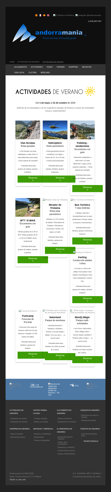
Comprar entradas (41, 419)
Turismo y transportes (42, 440)
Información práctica (89, 420)
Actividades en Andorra (28, 62)
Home (12, 62)
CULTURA (33, 73)
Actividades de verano (53, 62)
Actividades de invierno (19, 422)
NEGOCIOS (87, 67)
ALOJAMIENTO (20, 67)
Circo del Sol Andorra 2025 (89, 435)
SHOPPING (73, 67)
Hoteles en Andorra (65, 419)
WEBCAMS (45, 73)
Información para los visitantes (65, 438)
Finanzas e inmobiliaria (42, 434)
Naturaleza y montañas (66, 447)
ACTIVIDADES (37, 67)
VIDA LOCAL (19, 73)
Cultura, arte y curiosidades (63, 443)
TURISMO (60, 67)
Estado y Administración (67, 454)
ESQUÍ (49, 67)
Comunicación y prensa (66, 451)
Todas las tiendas (17, 434)
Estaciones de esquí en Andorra (89, 416)
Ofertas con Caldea (41, 422)
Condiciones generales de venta (86, 476)
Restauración (39, 437)
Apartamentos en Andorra (67, 422)
